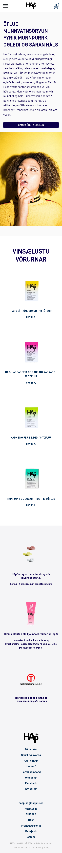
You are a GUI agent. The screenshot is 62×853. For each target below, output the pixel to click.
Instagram (31, 789)
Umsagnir (31, 777)
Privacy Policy (42, 847)
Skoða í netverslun (31, 125)
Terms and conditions (24, 847)
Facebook (31, 783)
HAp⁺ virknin (31, 760)
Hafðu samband (31, 772)
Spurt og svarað (31, 755)
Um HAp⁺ (31, 766)
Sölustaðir (31, 749)
